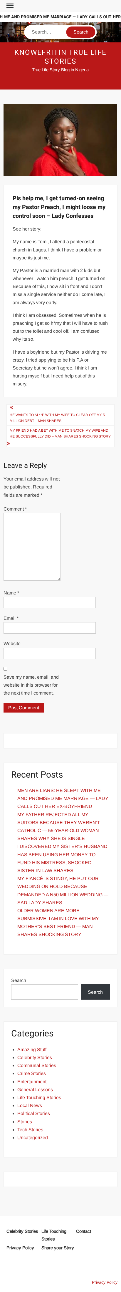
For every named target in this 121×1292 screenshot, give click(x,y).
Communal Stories (36, 1065)
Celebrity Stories (34, 1057)
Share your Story (57, 1247)
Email (11, 618)
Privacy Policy (20, 1247)
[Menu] (9, 6)
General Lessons (35, 1089)
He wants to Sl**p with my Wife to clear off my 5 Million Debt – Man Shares (57, 418)
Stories (24, 1121)
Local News (29, 1105)
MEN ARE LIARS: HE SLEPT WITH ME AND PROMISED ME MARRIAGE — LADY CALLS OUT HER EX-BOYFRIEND (62, 798)
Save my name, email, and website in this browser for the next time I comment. (31, 685)
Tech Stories (30, 1129)
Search (18, 980)
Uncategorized (32, 1137)
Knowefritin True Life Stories (60, 57)
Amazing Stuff (31, 1049)
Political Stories (33, 1113)
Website (12, 643)
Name (11, 592)
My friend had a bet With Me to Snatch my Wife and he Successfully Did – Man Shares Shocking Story (60, 433)
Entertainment (31, 1081)
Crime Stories (31, 1073)
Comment (15, 508)
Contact (83, 1231)
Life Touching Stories (39, 1097)
